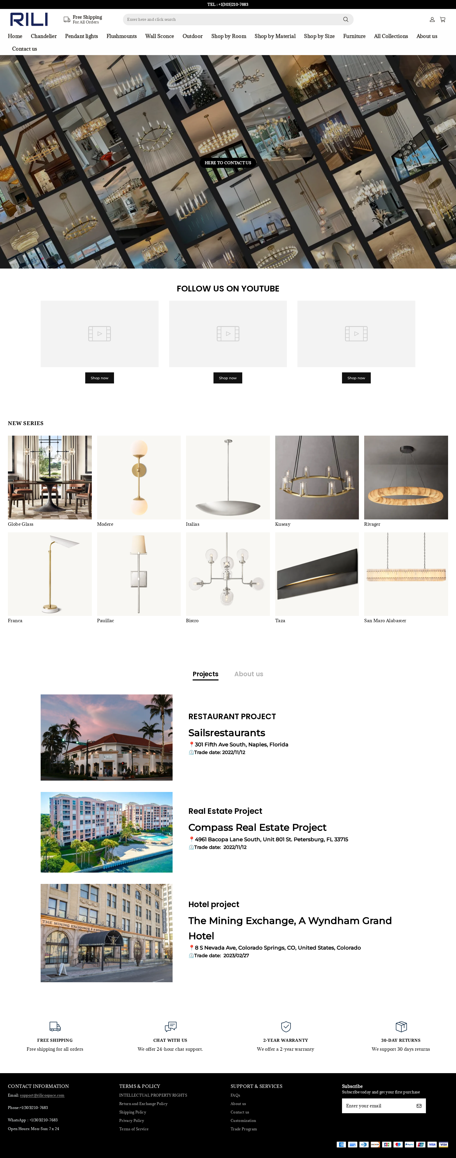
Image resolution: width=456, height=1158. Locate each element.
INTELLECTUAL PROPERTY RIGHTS (153, 1095)
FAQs (235, 1095)
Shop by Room (228, 36)
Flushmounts (122, 36)
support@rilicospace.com (42, 1095)
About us (427, 36)
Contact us (24, 49)
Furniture (354, 36)
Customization (243, 1120)
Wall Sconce (159, 36)
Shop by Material (275, 36)
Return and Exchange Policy (143, 1103)
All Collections (391, 36)
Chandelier (44, 36)
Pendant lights (81, 36)
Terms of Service (134, 1129)
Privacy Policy (131, 1120)
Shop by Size (319, 36)
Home (15, 36)
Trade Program (244, 1129)
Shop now (99, 378)
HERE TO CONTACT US (228, 162)
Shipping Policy (132, 1112)
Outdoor (193, 36)
